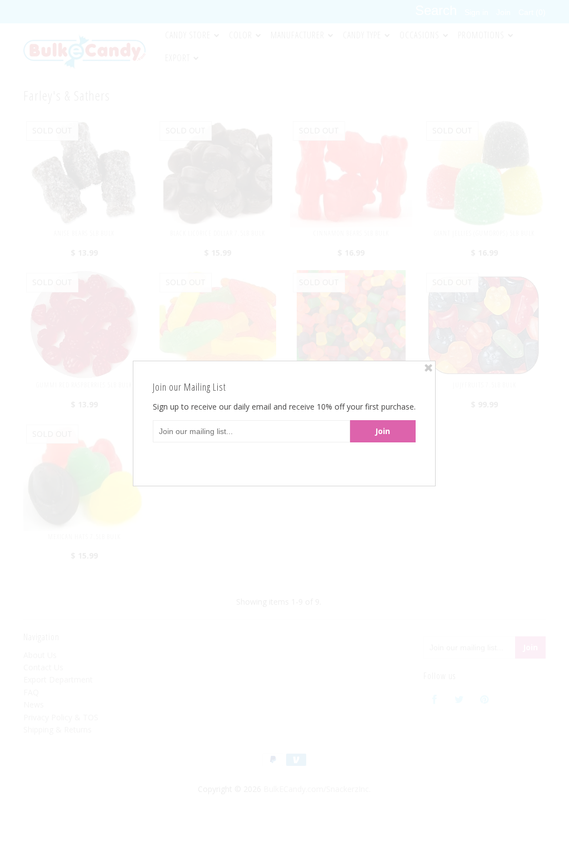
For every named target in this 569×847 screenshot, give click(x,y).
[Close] (428, 367)
